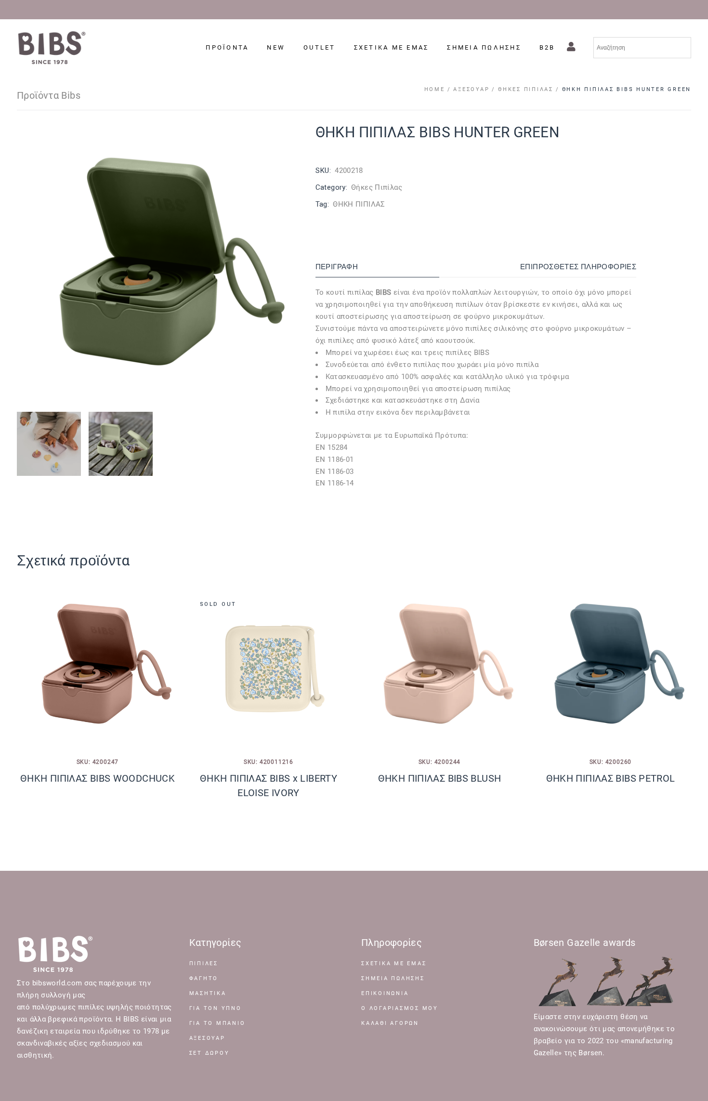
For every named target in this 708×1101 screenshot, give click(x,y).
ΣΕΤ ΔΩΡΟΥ (209, 1053)
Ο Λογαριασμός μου (399, 1008)
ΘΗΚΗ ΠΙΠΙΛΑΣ (359, 204)
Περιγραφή (336, 267)
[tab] (377, 267)
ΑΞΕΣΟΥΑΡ (207, 1038)
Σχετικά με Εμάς (393, 963)
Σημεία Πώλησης (393, 978)
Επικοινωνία (384, 993)
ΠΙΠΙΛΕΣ (203, 963)
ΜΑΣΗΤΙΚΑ (207, 993)
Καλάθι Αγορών (390, 1023)
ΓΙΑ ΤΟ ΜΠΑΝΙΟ (217, 1023)
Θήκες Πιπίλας (376, 187)
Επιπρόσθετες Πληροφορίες (578, 267)
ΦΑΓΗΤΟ (204, 978)
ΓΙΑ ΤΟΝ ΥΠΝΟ (215, 1008)
